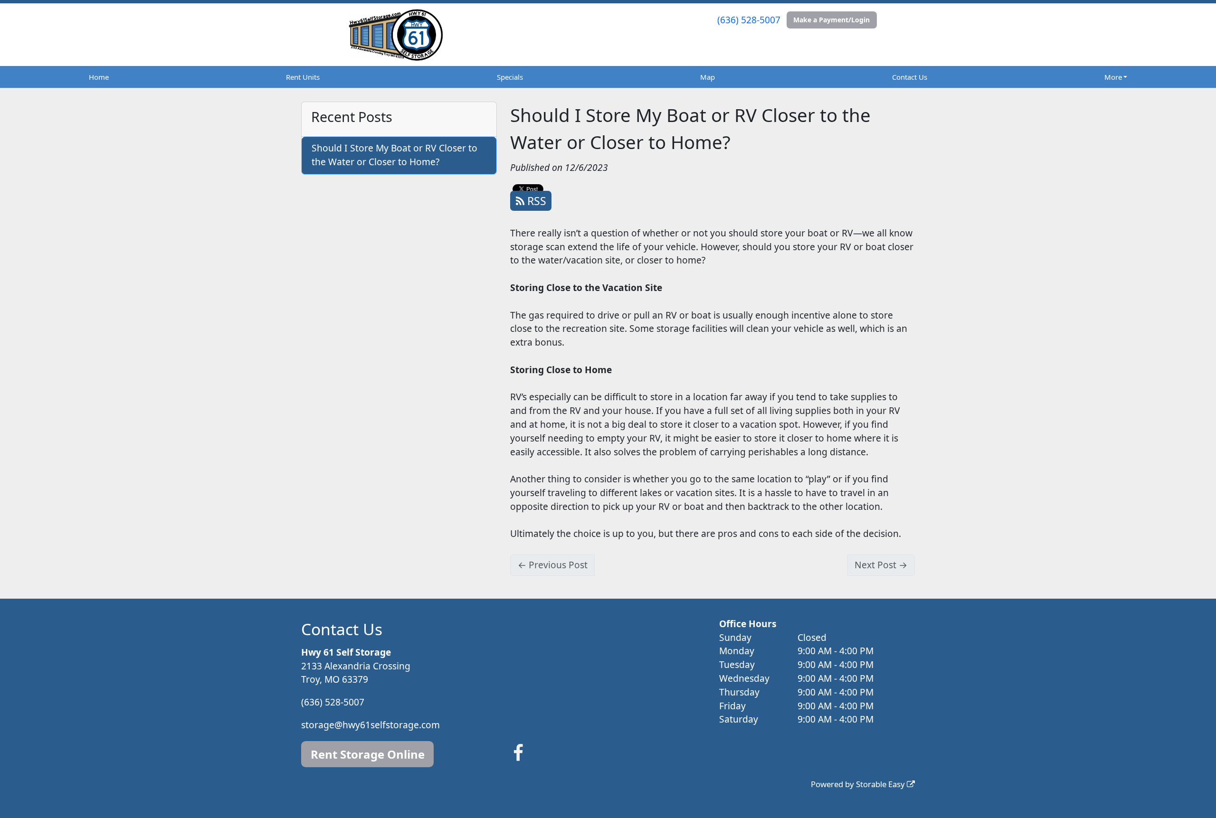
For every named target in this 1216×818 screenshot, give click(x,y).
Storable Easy (881, 784)
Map (707, 77)
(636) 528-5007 (748, 19)
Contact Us (909, 77)
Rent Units (303, 77)
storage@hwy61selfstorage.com (370, 724)
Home (99, 77)
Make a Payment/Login (831, 19)
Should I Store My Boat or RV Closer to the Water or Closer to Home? (394, 154)
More (1113, 77)
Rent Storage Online (368, 754)
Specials (510, 77)
